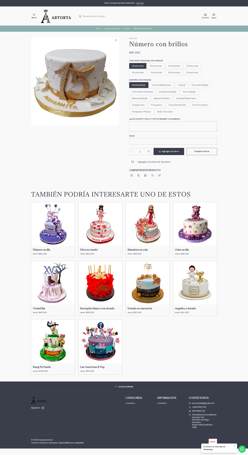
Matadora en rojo (138, 249)
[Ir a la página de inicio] (56, 16)
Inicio (98, 29)
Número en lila (41, 249)
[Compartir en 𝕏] (138, 175)
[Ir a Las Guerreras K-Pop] (100, 341)
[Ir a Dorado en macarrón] (147, 283)
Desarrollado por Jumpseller (71, 443)
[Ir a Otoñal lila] (53, 283)
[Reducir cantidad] (131, 151)
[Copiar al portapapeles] (159, 175)
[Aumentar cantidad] (148, 151)
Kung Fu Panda (42, 367)
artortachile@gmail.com (203, 403)
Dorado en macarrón (140, 308)
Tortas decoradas (112, 29)
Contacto (130, 403)
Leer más (140, 3)
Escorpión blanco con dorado (97, 308)
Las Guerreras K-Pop (92, 367)
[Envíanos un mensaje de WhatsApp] (242, 449)
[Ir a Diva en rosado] (100, 224)
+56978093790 (199, 407)
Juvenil (127, 29)
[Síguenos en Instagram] (42, 407)
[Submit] (80, 16)
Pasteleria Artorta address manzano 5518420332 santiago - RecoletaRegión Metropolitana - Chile (204, 421)
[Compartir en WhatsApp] (145, 175)
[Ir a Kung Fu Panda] (53, 341)
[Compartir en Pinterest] (152, 175)
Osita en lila (182, 249)
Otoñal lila (39, 308)
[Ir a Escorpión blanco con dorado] (100, 283)
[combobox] (137, 16)
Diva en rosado (89, 249)
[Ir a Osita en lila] (195, 224)
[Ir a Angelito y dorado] (195, 283)
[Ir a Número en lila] (53, 224)
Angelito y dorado (185, 308)
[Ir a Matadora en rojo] (147, 224)
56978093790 (198, 411)
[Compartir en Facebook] (131, 175)
